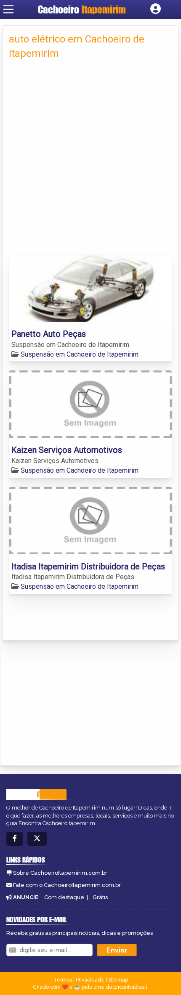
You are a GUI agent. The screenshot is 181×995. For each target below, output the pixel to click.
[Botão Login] (155, 9)
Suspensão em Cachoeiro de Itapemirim (79, 354)
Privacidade (90, 980)
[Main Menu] (8, 9)
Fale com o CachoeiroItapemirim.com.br (67, 885)
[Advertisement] (90, 159)
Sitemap (118, 980)
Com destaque (64, 897)
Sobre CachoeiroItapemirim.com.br (60, 873)
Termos (62, 980)
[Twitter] (37, 839)
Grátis (100, 897)
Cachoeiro (82, 9)
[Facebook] (14, 839)
